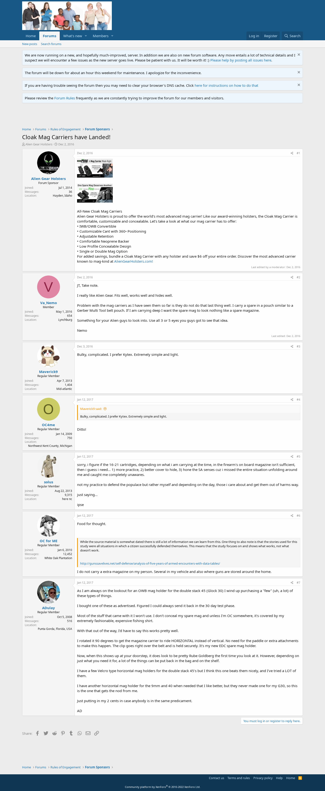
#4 (298, 400)
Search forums (51, 44)
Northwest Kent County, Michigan (50, 446)
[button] (86, 35)
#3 (298, 346)
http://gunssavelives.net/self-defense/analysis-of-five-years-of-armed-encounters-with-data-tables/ (150, 563)
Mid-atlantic (64, 389)
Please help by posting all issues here (240, 60)
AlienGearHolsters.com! (133, 261)
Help (279, 778)
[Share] (292, 153)
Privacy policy (263, 778)
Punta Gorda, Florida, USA (55, 629)
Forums (49, 35)
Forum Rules (64, 98)
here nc (67, 499)
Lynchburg (65, 320)
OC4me (48, 424)
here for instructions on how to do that (226, 85)
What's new (72, 35)
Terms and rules (238, 778)
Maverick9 (48, 371)
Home (31, 35)
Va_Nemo (48, 302)
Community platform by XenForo (162, 787)
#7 (298, 583)
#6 (298, 516)
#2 (298, 277)
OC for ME (48, 540)
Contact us (216, 778)
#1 (298, 153)
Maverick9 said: (91, 409)
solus (48, 482)
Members (100, 35)
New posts (29, 44)
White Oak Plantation (58, 558)
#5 (298, 456)
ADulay (48, 607)
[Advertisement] (108, 116)
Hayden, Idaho (62, 196)
